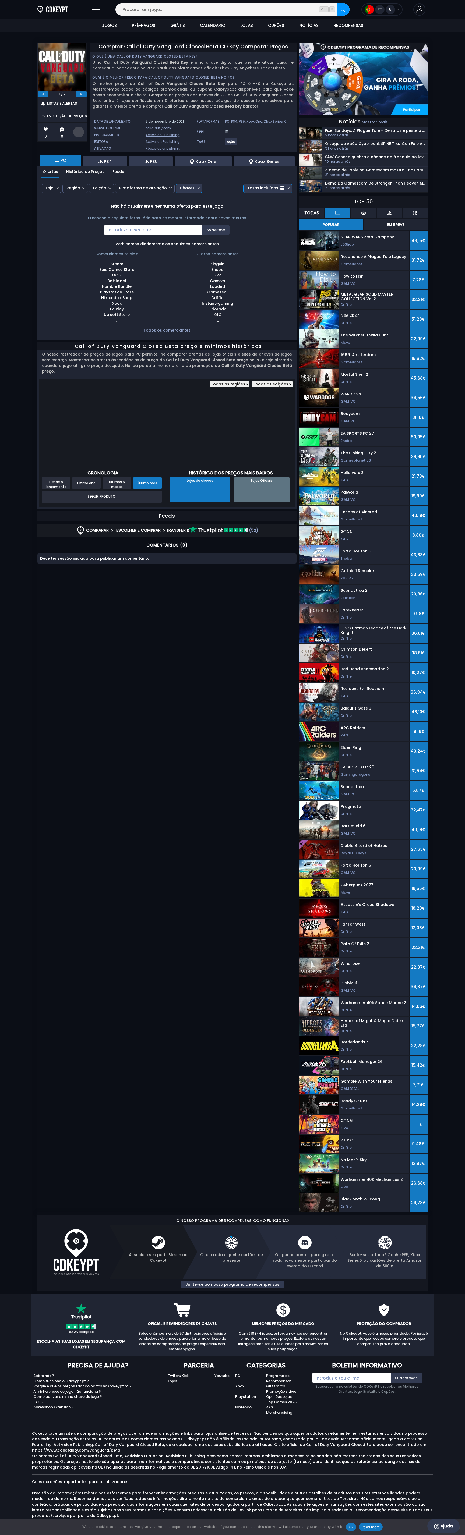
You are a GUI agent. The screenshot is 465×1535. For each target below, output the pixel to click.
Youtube (222, 1375)
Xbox (239, 1386)
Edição (99, 188)
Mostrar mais (375, 122)
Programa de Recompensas (278, 1378)
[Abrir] (96, 9)
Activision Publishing (162, 135)
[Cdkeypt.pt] (52, 9)
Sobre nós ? (43, 1375)
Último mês (147, 483)
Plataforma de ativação (143, 188)
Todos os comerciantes (167, 330)
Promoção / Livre (281, 1391)
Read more (370, 1527)
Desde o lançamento (56, 484)
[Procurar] (343, 9)
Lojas (172, 1381)
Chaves (187, 188)
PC (237, 1375)
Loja (50, 188)
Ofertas (50, 171)
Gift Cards (275, 1386)
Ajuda (446, 1526)
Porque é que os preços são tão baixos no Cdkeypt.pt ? (82, 1386)
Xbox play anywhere (162, 148)
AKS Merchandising (279, 1410)
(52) (253, 530)
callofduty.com (158, 128)
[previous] (43, 94)
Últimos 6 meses (117, 484)
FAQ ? (38, 1402)
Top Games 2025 (281, 1402)
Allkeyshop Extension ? (53, 1407)
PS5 (242, 121)
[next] (81, 94)
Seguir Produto (101, 496)
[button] (419, 9)
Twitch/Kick (178, 1375)
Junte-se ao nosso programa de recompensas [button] (232, 1284)
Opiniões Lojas (279, 1396)
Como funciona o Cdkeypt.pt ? (61, 1381)
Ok (351, 1527)
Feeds (118, 171)
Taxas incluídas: (263, 188)
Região (73, 188)
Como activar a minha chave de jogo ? (67, 1396)
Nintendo (243, 1407)
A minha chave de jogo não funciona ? (67, 1391)
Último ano (86, 483)
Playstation (245, 1396)
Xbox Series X (275, 121)
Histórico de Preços (85, 171)
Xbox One (254, 121)
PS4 (234, 121)
